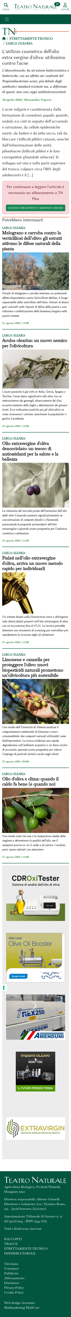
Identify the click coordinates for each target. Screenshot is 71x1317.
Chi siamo (11, 1264)
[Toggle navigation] (7, 19)
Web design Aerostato (19, 1303)
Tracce (11, 1244)
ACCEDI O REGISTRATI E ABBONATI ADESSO (35, 207)
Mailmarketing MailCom (21, 1307)
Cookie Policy (14, 1292)
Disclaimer (11, 1283)
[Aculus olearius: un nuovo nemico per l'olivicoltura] (35, 369)
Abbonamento (14, 1278)
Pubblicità (11, 1273)
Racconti (13, 1239)
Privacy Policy (14, 1288)
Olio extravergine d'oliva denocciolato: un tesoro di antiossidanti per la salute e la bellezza (30, 451)
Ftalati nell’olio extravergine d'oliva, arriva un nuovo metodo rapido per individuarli (32, 563)
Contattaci (11, 1268)
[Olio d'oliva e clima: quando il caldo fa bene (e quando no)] (35, 811)
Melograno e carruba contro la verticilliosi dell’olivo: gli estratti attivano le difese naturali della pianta (32, 240)
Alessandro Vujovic (38, 100)
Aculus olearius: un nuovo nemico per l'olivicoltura (34, 343)
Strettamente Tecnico (31, 38)
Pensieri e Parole (19, 1253)
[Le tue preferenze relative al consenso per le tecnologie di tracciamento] (3, 987)
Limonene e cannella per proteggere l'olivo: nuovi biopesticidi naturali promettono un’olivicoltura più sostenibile (32, 667)
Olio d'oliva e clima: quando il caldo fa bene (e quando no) (30, 781)
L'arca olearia (19, 43)
